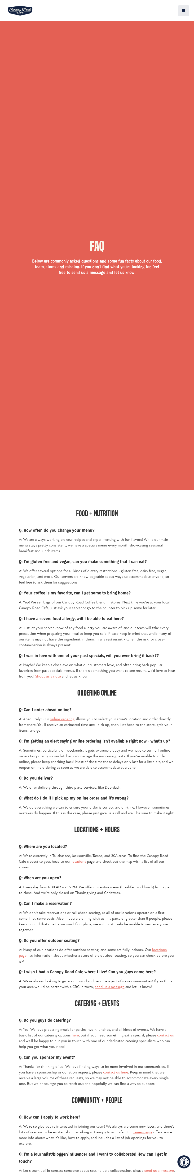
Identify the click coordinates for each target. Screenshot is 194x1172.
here (75, 1035)
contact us (165, 1035)
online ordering (62, 719)
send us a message (109, 986)
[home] (20, 11)
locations (78, 861)
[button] (183, 10)
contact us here (115, 1072)
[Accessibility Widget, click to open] (183, 1161)
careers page (142, 1132)
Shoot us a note (48, 676)
